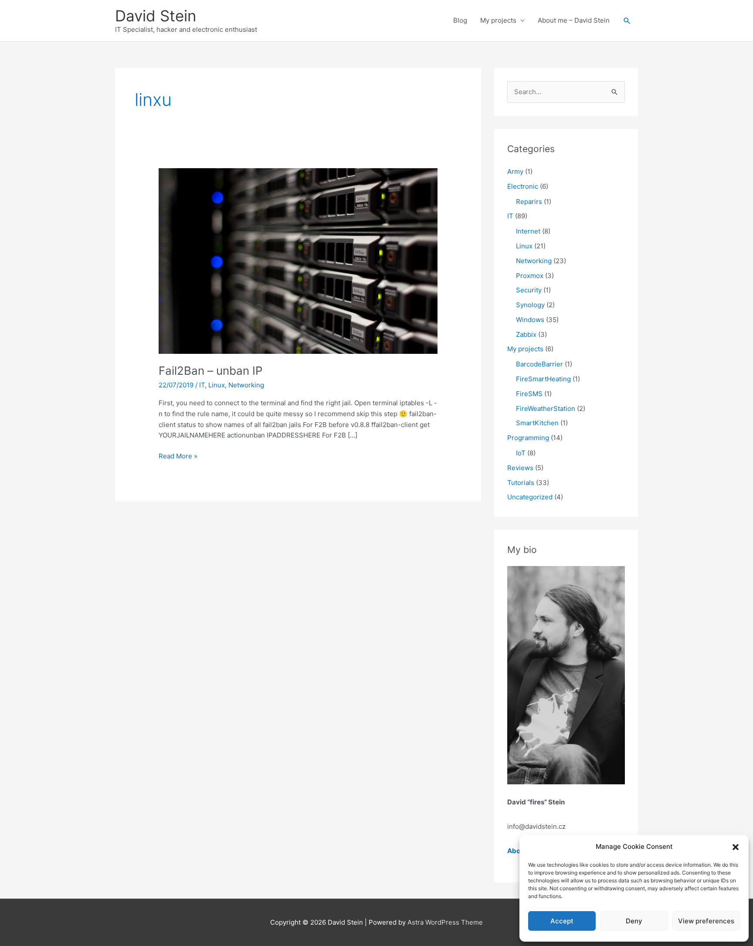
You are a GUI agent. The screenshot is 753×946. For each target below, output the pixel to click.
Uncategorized (530, 497)
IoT (521, 453)
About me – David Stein (574, 20)
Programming (528, 438)
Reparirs (529, 201)
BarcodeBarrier (539, 364)
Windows (530, 319)
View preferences (706, 921)
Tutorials (520, 482)
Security (529, 290)
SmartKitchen (537, 423)
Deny (634, 921)
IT (202, 385)
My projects (498, 20)
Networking (246, 385)
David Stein (155, 16)
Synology (530, 305)
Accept (561, 921)
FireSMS (529, 394)
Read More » (178, 456)
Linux (216, 385)
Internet (528, 231)
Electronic (522, 186)
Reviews (520, 468)
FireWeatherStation (545, 408)
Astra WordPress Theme (445, 922)
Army (515, 171)
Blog (460, 20)
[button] (735, 847)
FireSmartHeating (543, 379)
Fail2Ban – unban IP (211, 370)
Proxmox (529, 275)
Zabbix (526, 334)
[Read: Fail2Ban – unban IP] (298, 260)
